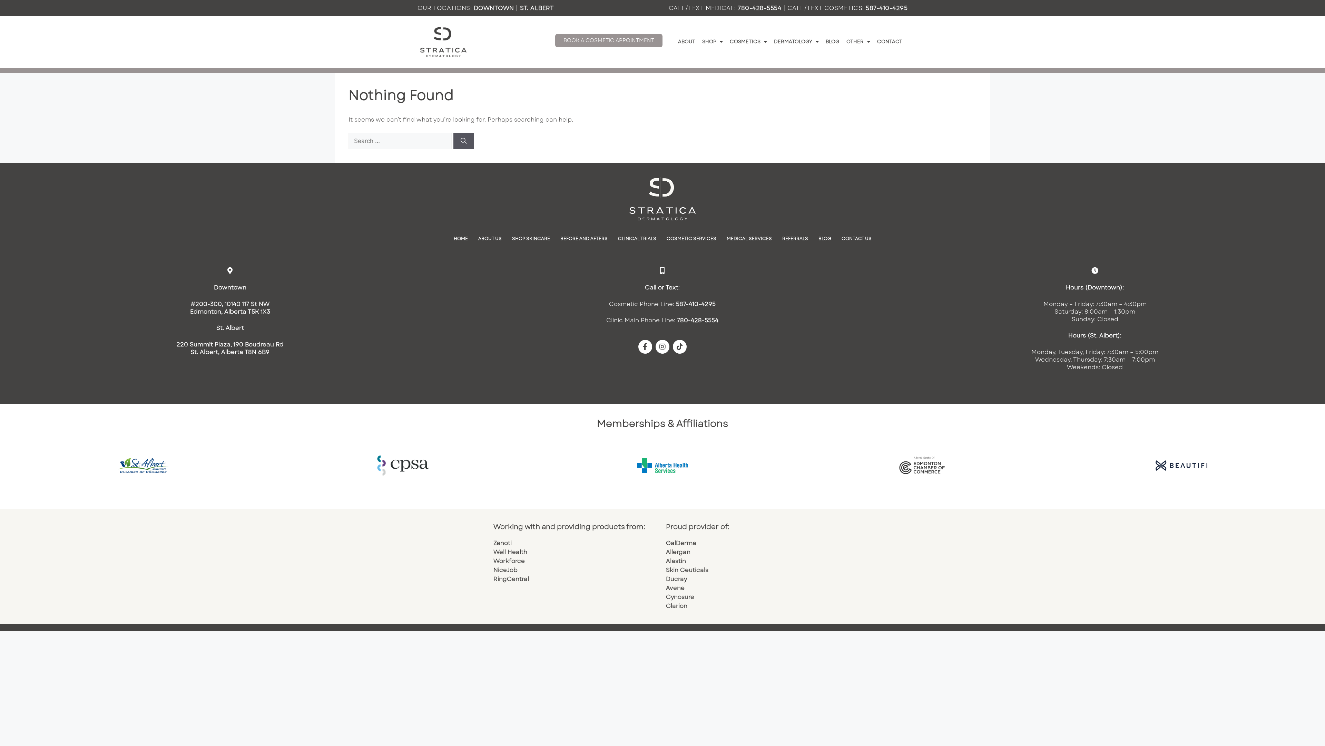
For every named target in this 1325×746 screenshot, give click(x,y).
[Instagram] (662, 347)
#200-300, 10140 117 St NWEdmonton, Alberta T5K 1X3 (230, 308)
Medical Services (749, 238)
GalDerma (681, 543)
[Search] (463, 141)
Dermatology (793, 41)
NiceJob (505, 570)
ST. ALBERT (537, 8)
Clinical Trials (637, 238)
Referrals (795, 238)
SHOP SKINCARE (531, 238)
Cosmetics (745, 41)
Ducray (676, 579)
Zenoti (502, 543)
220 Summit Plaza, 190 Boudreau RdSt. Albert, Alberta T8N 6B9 (230, 348)
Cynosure (681, 597)
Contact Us (857, 238)
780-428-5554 (759, 8)
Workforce (509, 561)
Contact (889, 41)
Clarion (677, 606)
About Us (490, 238)
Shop (709, 41)
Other (855, 41)
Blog (833, 41)
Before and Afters (584, 238)
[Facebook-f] (645, 347)
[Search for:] (401, 141)
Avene (676, 588)
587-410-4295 (886, 8)
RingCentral (511, 579)
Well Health (510, 552)
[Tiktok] (680, 347)
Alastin (677, 561)
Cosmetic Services (691, 238)
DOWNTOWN (494, 8)
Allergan (679, 552)
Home (461, 238)
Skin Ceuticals (688, 570)
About (686, 41)
